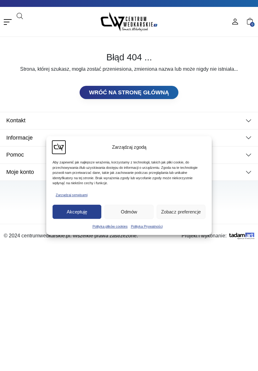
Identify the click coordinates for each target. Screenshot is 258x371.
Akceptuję (77, 211)
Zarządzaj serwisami (71, 195)
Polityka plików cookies (110, 226)
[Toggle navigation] (8, 21)
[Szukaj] (64, 24)
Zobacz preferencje (181, 211)
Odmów (129, 211)
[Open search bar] (20, 15)
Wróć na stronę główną (129, 92)
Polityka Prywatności (147, 226)
